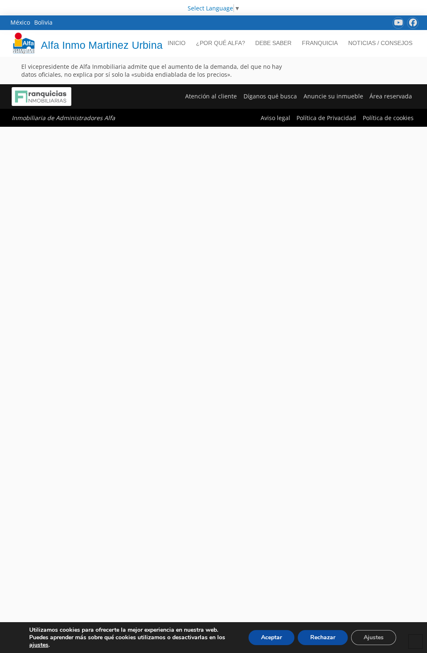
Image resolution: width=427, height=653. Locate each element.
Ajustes (374, 637)
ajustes (38, 645)
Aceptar (271, 637)
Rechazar (322, 637)
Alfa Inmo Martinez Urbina (102, 45)
